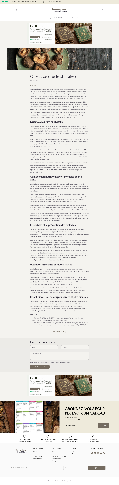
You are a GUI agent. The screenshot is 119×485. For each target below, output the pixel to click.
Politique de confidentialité (59, 456)
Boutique (35, 454)
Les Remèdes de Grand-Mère (57, 481)
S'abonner (104, 425)
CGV (53, 451)
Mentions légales (56, 458)
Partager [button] (34, 85)
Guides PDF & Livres (38, 456)
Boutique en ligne (68, 481)
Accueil (35, 451)
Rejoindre (96, 468)
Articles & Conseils (37, 458)
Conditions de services (58, 454)
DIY (73, 453)
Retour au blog (61, 331)
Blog (73, 451)
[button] (17, 10)
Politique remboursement (58, 461)
